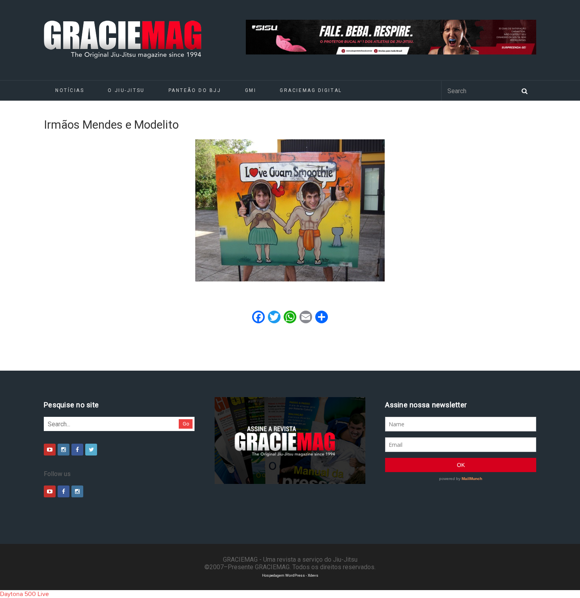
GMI (250, 90)
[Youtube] (50, 450)
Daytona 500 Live (24, 594)
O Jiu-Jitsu (126, 90)
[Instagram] (63, 450)
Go (186, 424)
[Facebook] (77, 450)
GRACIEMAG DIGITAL (311, 90)
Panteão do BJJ (194, 90)
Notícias (69, 90)
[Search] (524, 90)
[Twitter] (91, 450)
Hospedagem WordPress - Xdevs (290, 575)
